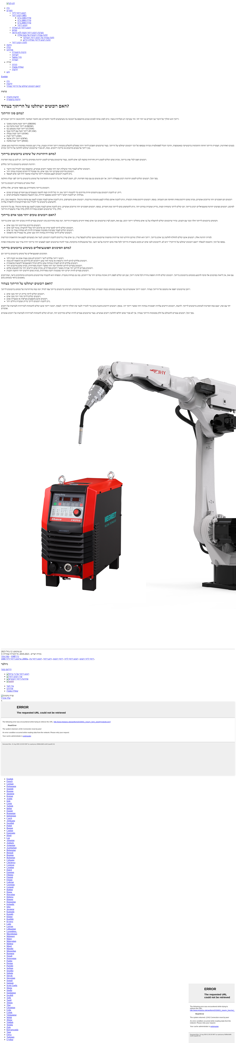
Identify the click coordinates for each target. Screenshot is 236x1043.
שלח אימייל (6, 698)
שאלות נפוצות (18, 67)
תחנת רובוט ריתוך (19, 42)
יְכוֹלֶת (9, 47)
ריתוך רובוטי (58, 659)
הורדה (14, 64)
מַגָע (8, 72)
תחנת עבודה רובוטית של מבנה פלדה (32, 35)
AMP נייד (15, 656)
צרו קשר (10, 686)
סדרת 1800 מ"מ (24, 20)
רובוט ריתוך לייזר (19, 13)
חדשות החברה (13, 97)
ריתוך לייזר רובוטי (86, 659)
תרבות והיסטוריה (19, 52)
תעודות (15, 59)
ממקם (14, 30)
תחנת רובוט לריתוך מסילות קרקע (37, 40)
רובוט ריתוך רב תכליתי (21, 27)
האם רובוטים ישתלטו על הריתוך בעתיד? (23, 86)
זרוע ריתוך (47, 659)
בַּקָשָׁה (9, 45)
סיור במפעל (17, 57)
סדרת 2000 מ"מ (24, 23)
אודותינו (10, 50)
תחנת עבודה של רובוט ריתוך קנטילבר (38, 37)
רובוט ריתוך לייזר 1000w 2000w (14, 659)
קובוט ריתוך (22, 25)
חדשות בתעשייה (13, 99)
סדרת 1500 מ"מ (24, 18)
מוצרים (9, 10)
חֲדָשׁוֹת (15, 69)
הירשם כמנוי (6, 669)
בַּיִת (8, 8)
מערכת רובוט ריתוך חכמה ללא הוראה (28, 32)
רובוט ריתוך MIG (19, 15)
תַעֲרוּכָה (15, 55)
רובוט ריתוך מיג (35, 659)
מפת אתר (5, 656)
